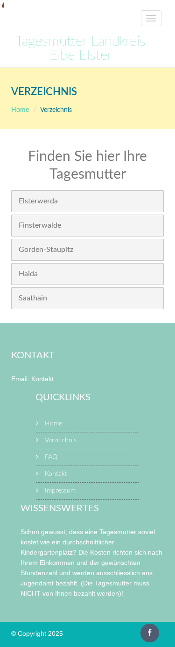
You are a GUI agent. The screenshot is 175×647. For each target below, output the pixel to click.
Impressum (60, 490)
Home (20, 110)
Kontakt (42, 379)
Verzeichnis (61, 440)
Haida (28, 274)
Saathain (33, 298)
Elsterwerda (38, 201)
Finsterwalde (40, 225)
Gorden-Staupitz (46, 249)
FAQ (51, 457)
